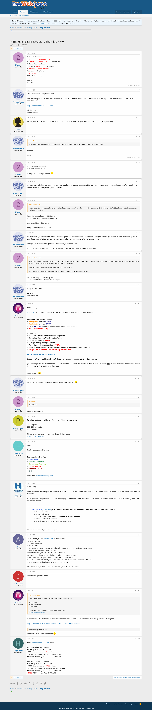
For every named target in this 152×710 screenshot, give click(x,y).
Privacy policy (123, 704)
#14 (139, 416)
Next (18, 49)
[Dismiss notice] (139, 21)
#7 (139, 200)
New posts (13, 16)
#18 (139, 572)
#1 (139, 53)
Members (47, 12)
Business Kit (48, 539)
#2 (139, 90)
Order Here (47, 509)
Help (130, 704)
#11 (139, 304)
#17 (139, 535)
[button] (40, 12)
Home (14, 12)
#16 (139, 483)
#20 (139, 639)
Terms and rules (111, 704)
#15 (139, 441)
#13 (139, 397)
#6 (139, 181)
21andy (14, 45)
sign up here (45, 23)
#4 (139, 136)
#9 (139, 253)
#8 (139, 233)
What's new (34, 12)
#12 (139, 378)
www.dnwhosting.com (40, 642)
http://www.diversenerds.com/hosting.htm (43, 105)
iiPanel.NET (31, 312)
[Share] (136, 53)
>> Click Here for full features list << (42, 354)
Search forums (24, 16)
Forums (23, 12)
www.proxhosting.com (44, 475)
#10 (139, 285)
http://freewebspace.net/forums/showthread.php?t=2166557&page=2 (54, 623)
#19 (139, 591)
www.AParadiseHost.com (37, 436)
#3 (139, 118)
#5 (139, 162)
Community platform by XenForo (76, 708)
